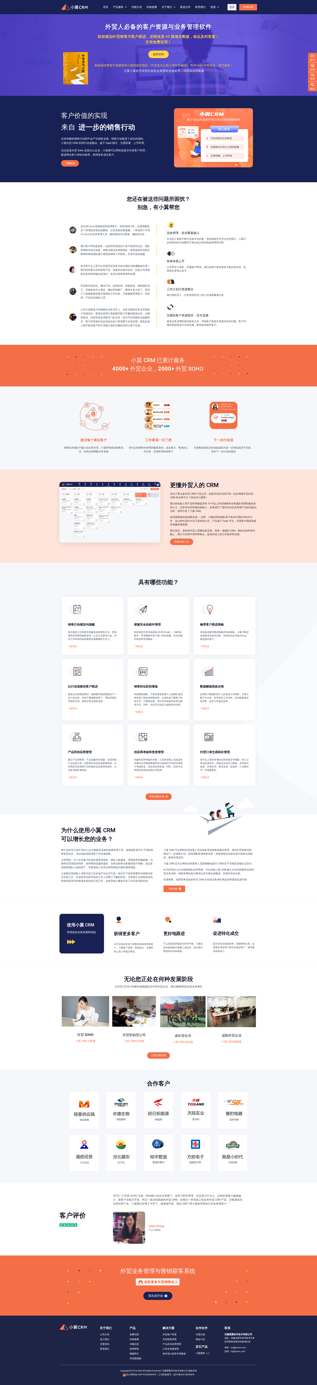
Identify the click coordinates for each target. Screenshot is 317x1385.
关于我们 (167, 7)
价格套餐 (151, 7)
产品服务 (118, 7)
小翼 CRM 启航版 (85, 1041)
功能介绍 (136, 7)
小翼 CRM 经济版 (134, 1041)
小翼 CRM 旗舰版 (232, 1041)
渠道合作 (185, 7)
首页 (105, 7)
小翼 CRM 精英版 (183, 1041)
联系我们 (200, 7)
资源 (213, 7)
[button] (232, 7)
